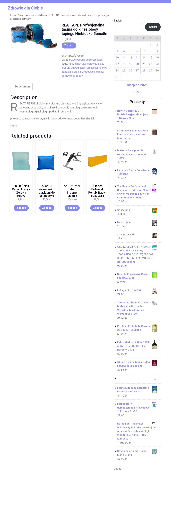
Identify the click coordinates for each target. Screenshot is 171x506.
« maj (136, 91)
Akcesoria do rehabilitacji (33, 15)
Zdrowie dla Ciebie (25, 8)
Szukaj (118, 20)
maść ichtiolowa (97, 67)
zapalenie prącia (71, 71)
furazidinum (75, 63)
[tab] (22, 86)
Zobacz (69, 45)
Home (13, 15)
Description (22, 86)
